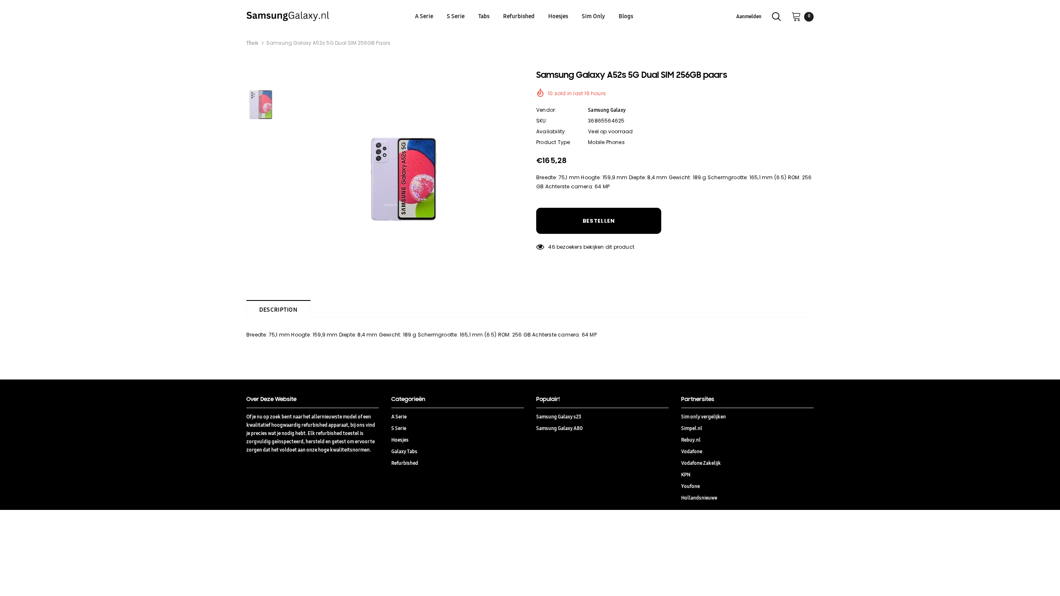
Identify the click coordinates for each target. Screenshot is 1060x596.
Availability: (551, 131)
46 (551, 246)
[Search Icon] (776, 16)
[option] (404, 179)
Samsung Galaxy (607, 109)
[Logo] (315, 16)
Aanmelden (748, 16)
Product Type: (553, 142)
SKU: (541, 120)
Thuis (252, 42)
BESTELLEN (599, 221)
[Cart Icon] (796, 16)
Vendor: (546, 109)
